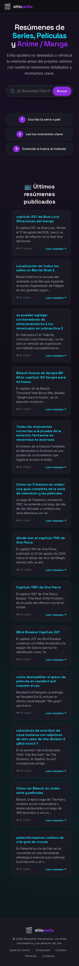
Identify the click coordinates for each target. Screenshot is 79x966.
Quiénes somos (20, 950)
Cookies (60, 950)
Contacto (48, 956)
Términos (30, 956)
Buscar (62, 91)
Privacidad (43, 950)
